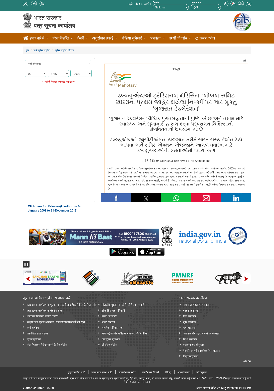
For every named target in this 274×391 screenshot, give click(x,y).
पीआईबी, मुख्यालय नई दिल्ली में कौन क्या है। (124, 304)
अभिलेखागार (184, 372)
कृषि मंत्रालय (189, 322)
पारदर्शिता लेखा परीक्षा (37, 333)
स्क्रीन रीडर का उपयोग (139, 3)
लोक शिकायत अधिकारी (113, 310)
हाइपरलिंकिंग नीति (76, 372)
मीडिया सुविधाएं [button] (132, 38)
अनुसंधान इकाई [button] (102, 38)
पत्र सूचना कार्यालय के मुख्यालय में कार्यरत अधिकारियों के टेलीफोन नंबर (62, 304)
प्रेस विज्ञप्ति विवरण (64, 50)
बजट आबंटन (108, 322)
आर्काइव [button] (155, 38)
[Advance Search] (248, 3)
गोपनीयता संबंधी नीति (101, 372)
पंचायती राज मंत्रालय (193, 344)
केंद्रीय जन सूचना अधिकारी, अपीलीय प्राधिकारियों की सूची (56, 322)
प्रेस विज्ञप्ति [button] (61, 38)
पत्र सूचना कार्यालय (54, 25)
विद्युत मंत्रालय (190, 356)
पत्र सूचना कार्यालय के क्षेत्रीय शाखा (45, 310)
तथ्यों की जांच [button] (178, 38)
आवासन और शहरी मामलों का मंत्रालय (201, 333)
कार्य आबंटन (33, 327)
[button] (225, 3)
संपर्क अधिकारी (109, 316)
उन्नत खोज (207, 38)
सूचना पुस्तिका (34, 339)
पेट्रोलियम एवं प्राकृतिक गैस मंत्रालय (201, 350)
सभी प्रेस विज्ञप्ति (41, 50)
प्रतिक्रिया (201, 372)
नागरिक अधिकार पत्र (112, 327)
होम (27, 50)
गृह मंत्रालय (189, 327)
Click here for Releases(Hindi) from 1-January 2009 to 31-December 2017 (54, 208)
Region (156, 2)
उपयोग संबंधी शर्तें (150, 372)
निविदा (168, 372)
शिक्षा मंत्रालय (190, 339)
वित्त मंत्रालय (189, 316)
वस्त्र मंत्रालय (190, 310)
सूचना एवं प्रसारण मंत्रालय (196, 304)
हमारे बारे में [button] (37, 38)
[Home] (26, 38)
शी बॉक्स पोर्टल (109, 344)
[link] (94, 236)
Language (196, 2)
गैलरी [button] (80, 38)
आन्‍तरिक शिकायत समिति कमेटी (42, 316)
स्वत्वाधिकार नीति (127, 372)
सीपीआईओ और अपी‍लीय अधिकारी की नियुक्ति (124, 333)
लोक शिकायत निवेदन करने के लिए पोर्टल (47, 344)
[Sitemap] (241, 3)
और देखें (247, 361)
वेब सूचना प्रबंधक (111, 339)
